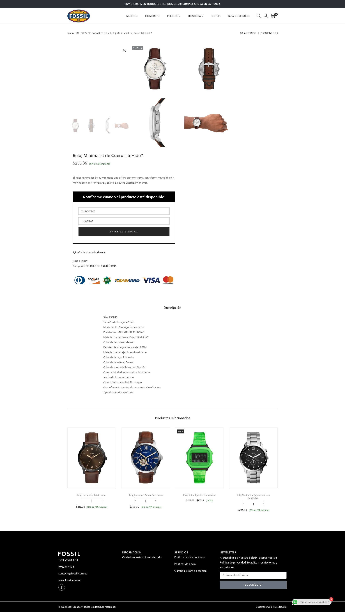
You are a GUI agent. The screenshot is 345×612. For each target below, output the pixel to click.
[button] (89, 252)
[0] (273, 16)
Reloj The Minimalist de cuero (91, 494)
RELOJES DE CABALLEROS (91, 33)
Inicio (70, 33)
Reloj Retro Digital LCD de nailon (199, 494)
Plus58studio (280, 606)
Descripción (172, 307)
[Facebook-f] (61, 587)
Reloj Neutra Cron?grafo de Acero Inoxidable (253, 496)
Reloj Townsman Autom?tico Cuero (145, 494)
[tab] (172, 307)
